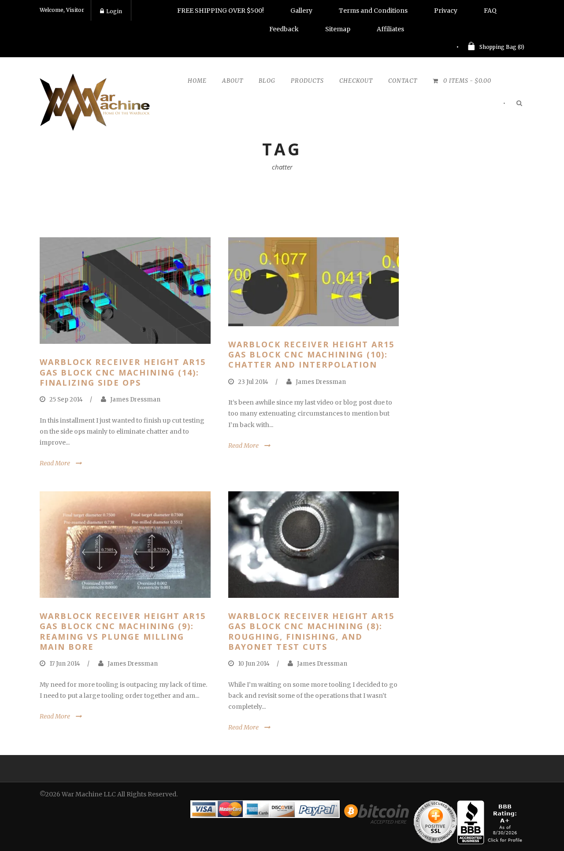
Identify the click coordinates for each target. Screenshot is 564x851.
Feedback (284, 29)
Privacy (445, 11)
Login (114, 11)
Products (307, 81)
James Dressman (135, 399)
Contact (402, 81)
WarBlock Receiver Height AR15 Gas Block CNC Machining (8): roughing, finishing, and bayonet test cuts (311, 631)
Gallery (301, 11)
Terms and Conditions (373, 11)
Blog (267, 81)
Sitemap (337, 29)
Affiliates (390, 29)
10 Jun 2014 (254, 663)
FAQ (490, 11)
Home (197, 81)
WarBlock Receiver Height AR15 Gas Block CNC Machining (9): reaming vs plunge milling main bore (123, 631)
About (232, 81)
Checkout (356, 81)
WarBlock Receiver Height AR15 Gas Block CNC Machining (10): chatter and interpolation (311, 354)
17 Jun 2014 (64, 663)
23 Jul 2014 (253, 382)
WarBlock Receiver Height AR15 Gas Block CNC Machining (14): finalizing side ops (123, 372)
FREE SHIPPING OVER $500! (220, 11)
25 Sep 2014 (66, 399)
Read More (55, 463)
